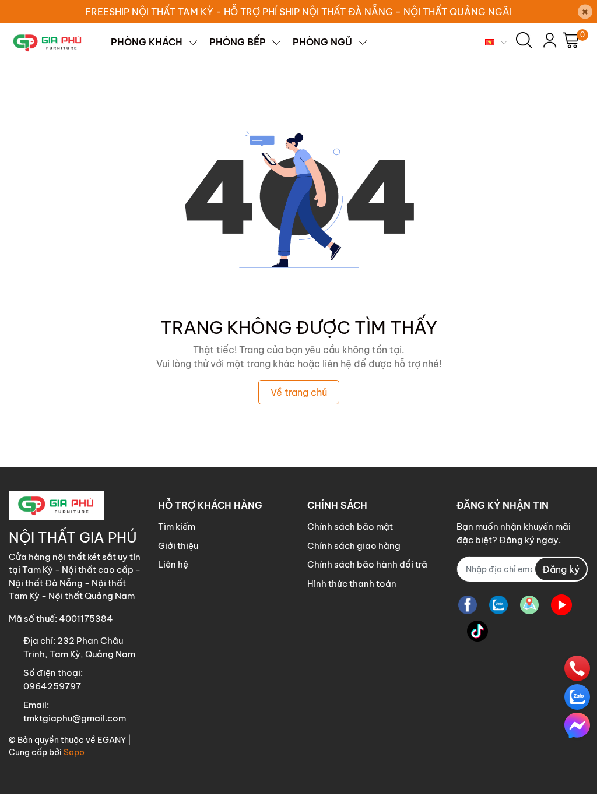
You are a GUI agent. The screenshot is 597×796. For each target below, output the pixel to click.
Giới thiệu (178, 545)
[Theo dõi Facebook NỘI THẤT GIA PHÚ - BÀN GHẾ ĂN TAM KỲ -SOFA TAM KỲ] (467, 604)
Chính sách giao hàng (354, 545)
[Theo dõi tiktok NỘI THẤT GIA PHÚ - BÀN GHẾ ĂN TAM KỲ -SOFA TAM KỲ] (477, 631)
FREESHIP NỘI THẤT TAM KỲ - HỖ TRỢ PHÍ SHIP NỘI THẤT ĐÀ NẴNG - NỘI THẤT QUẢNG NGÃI (298, 11)
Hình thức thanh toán (351, 583)
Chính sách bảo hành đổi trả (367, 564)
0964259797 (52, 686)
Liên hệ (173, 564)
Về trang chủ (299, 392)
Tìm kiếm (176, 526)
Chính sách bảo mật (350, 526)
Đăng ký (561, 569)
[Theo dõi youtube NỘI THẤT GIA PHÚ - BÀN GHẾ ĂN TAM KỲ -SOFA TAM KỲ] (561, 604)
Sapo (74, 752)
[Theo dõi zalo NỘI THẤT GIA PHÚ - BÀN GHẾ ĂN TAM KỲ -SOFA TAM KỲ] (498, 604)
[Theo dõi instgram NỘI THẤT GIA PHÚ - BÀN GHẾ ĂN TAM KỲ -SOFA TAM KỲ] (529, 604)
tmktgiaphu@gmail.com (74, 718)
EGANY (111, 740)
